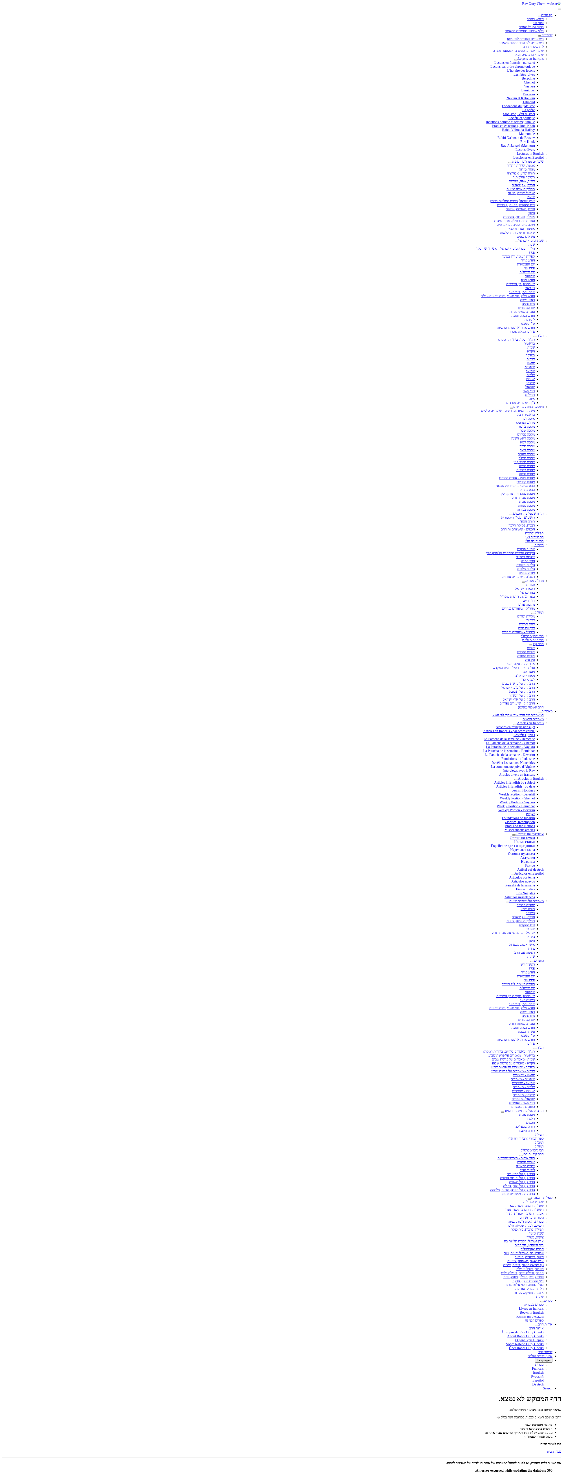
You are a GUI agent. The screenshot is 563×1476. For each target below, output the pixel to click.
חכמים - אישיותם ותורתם (518, 529)
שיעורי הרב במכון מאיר (528, 54)
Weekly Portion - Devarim (516, 810)
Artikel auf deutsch (530, 869)
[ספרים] (542, 1301)
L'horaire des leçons (521, 70)
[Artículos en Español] (513, 874)
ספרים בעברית (534, 1304)
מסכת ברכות (526, 426)
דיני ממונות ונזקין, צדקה (528, 1281)
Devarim (529, 94)
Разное (530, 865)
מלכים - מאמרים (524, 1087)
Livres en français (531, 1308)
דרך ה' (530, 620)
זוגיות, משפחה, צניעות (520, 209)
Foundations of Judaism (518, 818)
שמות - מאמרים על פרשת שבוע (513, 1059)
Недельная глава (522, 849)
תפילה (539, 1134)
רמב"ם (539, 545)
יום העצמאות (526, 264)
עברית (539, 1364)
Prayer (530, 814)
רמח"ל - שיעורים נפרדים (518, 632)
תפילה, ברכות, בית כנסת (527, 1229)
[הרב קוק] (530, 645)
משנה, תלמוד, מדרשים (528, 406)
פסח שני (529, 268)
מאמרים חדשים (533, 719)
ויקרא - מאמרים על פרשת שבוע (513, 1063)
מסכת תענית (526, 454)
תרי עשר (529, 391)
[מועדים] (532, 961)
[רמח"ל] (533, 613)
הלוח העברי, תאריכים (529, 1289)
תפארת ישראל (525, 588)
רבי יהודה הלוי (534, 541)
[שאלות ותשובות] (529, 1199)
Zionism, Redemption (520, 822)
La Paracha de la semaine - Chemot (510, 743)
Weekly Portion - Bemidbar (516, 806)
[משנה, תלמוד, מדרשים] (511, 407)
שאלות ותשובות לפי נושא (527, 1205)
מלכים (530, 375)
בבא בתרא (527, 490)
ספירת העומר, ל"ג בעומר (518, 256)
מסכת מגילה (527, 458)
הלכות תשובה (525, 565)
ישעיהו (530, 379)
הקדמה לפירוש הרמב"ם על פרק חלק (510, 553)
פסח (532, 252)
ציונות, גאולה (535, 1237)
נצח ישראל (527, 592)
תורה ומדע (528, 909)
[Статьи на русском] (514, 835)
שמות (531, 347)
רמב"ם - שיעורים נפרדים (518, 577)
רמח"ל (539, 612)
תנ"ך (540, 335)
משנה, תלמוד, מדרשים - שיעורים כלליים (508, 410)
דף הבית (546, 15)
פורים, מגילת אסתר (522, 331)
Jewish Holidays (523, 790)
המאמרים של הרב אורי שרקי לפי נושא (518, 715)
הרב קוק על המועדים (521, 1174)
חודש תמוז (528, 280)
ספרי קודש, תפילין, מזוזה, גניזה (523, 1277)
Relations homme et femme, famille (510, 122)
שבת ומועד (536, 1233)
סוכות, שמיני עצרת (522, 312)
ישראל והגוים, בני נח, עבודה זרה (513, 933)
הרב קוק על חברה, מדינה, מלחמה (512, 1190)
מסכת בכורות (526, 509)
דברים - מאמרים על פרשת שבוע (513, 1071)
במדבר (530, 355)
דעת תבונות (527, 624)
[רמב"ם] (532, 546)
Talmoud (529, 102)
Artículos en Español (529, 873)
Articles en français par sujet (515, 727)
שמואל (530, 371)
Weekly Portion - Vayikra (517, 802)
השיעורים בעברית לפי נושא (525, 39)
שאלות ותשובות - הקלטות (517, 232)
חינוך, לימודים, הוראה (529, 1257)
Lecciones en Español (528, 157)
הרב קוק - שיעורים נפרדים (517, 703)
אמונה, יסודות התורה (521, 165)
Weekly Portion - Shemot (517, 798)
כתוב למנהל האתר (531, 27)
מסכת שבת (527, 430)
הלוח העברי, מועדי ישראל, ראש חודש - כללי (505, 248)
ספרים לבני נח (534, 1320)
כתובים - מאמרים (523, 1107)
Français (538, 1368)
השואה (530, 937)
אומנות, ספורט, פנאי (521, 229)
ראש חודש (528, 964)
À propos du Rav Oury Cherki (522, 1332)
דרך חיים (529, 600)
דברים (530, 359)
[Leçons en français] (516, 59)
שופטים (530, 367)
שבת (531, 244)
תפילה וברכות (534, 533)
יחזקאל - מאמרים (523, 1099)
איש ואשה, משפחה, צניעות (525, 1261)
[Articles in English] (516, 779)
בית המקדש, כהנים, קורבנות (516, 205)
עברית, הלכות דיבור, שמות (526, 1221)
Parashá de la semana (520, 885)
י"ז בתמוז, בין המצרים (520, 284)
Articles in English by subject (514, 782)
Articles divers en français (517, 774)
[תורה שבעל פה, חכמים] (511, 514)
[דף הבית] (539, 16)
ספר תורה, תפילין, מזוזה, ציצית (514, 221)
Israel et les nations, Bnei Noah (513, 126)
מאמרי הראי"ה (525, 675)
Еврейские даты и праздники (513, 846)
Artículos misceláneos (520, 897)
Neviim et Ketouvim (520, 98)
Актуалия (527, 857)
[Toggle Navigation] (559, 8)
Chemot (529, 82)
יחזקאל (530, 387)
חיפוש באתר (535, 19)
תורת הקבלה (526, 1130)
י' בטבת (530, 319)
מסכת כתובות (525, 470)
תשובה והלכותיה (524, 177)
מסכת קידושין (525, 482)
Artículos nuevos (523, 881)
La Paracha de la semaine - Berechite (509, 739)
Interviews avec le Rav (519, 770)
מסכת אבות (527, 501)
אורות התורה (526, 656)
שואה (531, 197)
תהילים (530, 395)
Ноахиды (528, 861)
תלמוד (530, 1118)
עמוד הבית (554, 1451)
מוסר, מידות (527, 169)
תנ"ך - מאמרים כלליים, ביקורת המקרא (509, 1051)
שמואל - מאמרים (523, 1083)
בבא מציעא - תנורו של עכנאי (515, 486)
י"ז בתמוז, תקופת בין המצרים (515, 996)
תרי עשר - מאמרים (522, 1103)
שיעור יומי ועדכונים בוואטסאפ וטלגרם (518, 51)
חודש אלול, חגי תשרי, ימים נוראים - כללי (508, 296)
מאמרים (546, 711)
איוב (532, 399)
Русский (537, 1376)
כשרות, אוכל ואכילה (530, 1269)
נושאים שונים (526, 236)
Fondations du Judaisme (518, 759)
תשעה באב (527, 1000)
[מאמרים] (539, 712)
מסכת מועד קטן (524, 462)
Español (538, 1380)
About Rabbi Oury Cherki (525, 1336)
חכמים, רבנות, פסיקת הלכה (525, 1225)
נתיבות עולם (526, 604)
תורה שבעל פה (525, 1126)
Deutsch (538, 1384)
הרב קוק (538, 644)
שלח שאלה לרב (533, 1202)
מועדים (539, 960)
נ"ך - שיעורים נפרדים (520, 403)
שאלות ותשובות (541, 1198)
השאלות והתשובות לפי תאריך (524, 1209)
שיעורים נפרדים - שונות (528, 161)
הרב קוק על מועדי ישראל (518, 687)
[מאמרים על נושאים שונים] (507, 902)
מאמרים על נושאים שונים (526, 901)
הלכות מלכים (526, 569)
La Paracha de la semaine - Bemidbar (509, 751)
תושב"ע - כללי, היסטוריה (518, 517)
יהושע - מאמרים (524, 1075)
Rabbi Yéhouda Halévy (518, 130)
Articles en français (530, 723)
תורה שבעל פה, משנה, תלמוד (524, 1111)
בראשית (529, 343)
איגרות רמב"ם (525, 557)
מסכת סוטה (527, 474)
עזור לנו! (538, 23)
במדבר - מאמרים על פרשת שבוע (513, 1067)
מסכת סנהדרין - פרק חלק (518, 494)
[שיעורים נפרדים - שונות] (510, 162)
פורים (531, 1043)
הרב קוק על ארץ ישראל (519, 699)
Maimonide (527, 134)
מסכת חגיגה (527, 466)
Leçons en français (531, 58)
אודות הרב (545, 1324)
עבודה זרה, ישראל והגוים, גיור (524, 1253)
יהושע (531, 363)
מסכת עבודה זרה (523, 497)
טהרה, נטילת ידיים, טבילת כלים (522, 1273)
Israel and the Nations (520, 826)
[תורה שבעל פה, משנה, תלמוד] (502, 1112)
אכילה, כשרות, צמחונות (519, 217)
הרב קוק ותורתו (533, 1154)
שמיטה (530, 929)
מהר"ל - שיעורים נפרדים (518, 608)
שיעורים (546, 35)
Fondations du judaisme (518, 106)
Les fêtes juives (524, 74)
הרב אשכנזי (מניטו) (531, 707)
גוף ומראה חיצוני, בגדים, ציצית (523, 1265)
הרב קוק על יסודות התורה (517, 1178)
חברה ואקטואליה (523, 917)
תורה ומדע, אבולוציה (521, 173)
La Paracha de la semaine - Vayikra (510, 747)
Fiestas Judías (525, 889)
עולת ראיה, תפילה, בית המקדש (514, 668)
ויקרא (531, 351)
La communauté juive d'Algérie (513, 766)
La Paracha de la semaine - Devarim (510, 755)
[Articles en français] (515, 724)
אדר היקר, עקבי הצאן (520, 664)
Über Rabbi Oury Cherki (526, 1348)
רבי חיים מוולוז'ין (533, 640)
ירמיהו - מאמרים (524, 1095)
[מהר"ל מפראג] (523, 582)
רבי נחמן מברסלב (532, 636)
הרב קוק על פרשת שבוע (518, 683)
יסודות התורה (526, 905)
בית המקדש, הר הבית (529, 1245)
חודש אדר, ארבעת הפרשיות (516, 1039)
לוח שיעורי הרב (533, 47)
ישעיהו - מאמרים (523, 1091)
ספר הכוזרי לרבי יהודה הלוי (526, 1138)
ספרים (548, 1300)
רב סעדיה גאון (534, 537)
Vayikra (529, 86)
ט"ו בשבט (528, 323)
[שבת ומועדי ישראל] (516, 241)
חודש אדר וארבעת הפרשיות (516, 327)
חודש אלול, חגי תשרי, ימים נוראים (512, 1008)
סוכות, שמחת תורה (522, 1024)
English (538, 1372)
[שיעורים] (539, 36)
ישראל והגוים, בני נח (521, 193)
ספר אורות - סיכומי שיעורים (516, 1158)
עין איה (530, 660)
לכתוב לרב (545, 1352)
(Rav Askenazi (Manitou (518, 145)
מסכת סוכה (527, 446)
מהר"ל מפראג (534, 581)
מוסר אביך (528, 672)
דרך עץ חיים (526, 628)
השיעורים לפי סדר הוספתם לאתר (521, 43)
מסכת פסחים (526, 434)
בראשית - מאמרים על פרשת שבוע (511, 1055)
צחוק (531, 948)
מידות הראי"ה (525, 1166)
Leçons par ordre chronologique (512, 66)
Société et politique (521, 118)
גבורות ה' (529, 584)
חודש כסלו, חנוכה (523, 316)
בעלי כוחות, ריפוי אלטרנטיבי (525, 1285)
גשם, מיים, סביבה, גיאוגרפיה (516, 225)
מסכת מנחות (526, 505)
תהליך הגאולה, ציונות (520, 921)
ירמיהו (530, 383)
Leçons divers (525, 149)
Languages (544, 1360)
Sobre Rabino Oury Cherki (525, 1344)
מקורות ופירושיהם (531, 1217)
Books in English (532, 1312)
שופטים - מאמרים (523, 1079)
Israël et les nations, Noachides (513, 762)
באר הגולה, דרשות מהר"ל (517, 596)
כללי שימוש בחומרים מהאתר (524, 31)
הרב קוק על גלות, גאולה (519, 1186)
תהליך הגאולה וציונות (520, 189)
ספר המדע (528, 561)
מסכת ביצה (527, 450)
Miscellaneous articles (520, 830)
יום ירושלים (527, 272)
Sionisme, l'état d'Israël (519, 114)
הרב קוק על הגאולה (522, 695)
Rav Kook (527, 141)
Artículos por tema (522, 877)
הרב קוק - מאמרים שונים (518, 1194)
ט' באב (530, 288)
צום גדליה (528, 304)
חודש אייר (528, 260)
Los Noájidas (525, 893)
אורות (531, 648)
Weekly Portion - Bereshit (517, 794)
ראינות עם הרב (524, 952)
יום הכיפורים (526, 308)
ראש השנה (527, 300)
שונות (531, 956)
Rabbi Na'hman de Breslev (516, 138)
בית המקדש (527, 925)
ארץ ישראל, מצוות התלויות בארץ (512, 201)
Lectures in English (530, 153)
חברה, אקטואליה (523, 185)
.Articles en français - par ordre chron (509, 731)
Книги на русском (530, 1316)
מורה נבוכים (527, 573)
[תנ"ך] (535, 336)
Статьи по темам (522, 838)
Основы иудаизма (521, 853)
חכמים (530, 1122)
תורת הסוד (527, 521)
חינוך (531, 213)
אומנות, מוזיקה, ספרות (529, 1292)
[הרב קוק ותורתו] (521, 1155)
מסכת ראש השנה (523, 438)
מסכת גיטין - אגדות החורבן (517, 478)
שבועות (530, 276)
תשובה (530, 913)
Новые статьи (524, 842)
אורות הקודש (526, 652)
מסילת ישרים (526, 616)
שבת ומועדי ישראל (531, 240)
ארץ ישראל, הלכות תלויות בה (524, 1241)
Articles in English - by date (515, 786)
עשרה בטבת (526, 1031)
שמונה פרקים (526, 549)
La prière (528, 110)
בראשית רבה (526, 414)
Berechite (528, 78)
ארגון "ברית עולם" (540, 1356)
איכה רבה (528, 418)
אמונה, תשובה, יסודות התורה (524, 1213)
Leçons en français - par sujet (514, 62)
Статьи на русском (530, 834)
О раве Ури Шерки (529, 1340)
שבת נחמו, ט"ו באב (522, 292)
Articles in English (531, 778)
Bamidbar (528, 90)
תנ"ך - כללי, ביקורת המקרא (516, 339)
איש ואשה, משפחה (522, 944)
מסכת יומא (527, 442)
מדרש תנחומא (525, 422)
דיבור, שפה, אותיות (522, 181)
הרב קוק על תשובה (522, 691)
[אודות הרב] (536, 1325)
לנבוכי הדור (527, 679)
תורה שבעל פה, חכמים (528, 513)
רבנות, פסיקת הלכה (521, 525)
